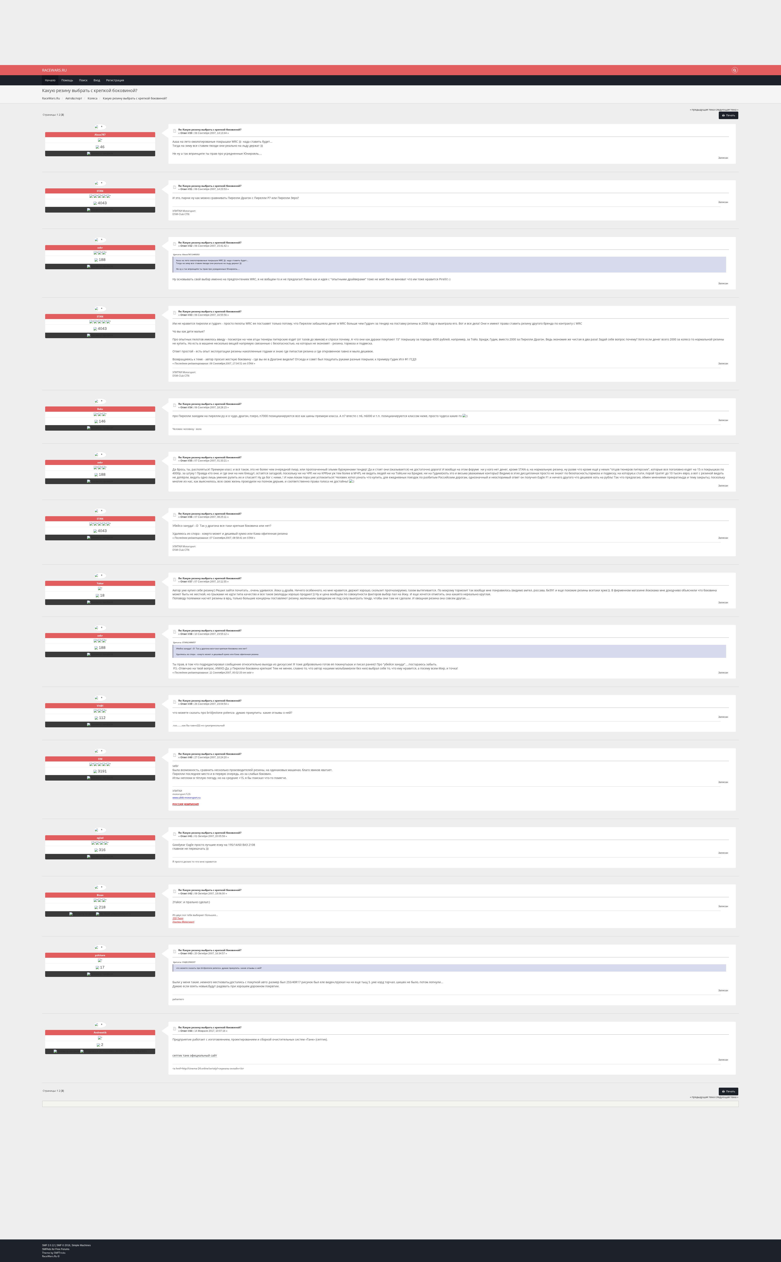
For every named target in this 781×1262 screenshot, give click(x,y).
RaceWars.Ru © (51, 1256)
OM (100, 759)
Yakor (100, 583)
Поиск (83, 80)
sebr (100, 247)
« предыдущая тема (702, 109)
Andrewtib (100, 1032)
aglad (100, 838)
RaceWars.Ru (54, 70)
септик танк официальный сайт (194, 1055)
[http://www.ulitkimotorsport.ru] (113, 913)
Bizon (100, 895)
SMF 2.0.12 (48, 1245)
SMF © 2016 (63, 1245)
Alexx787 (100, 134)
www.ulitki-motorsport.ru (186, 797)
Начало (50, 80)
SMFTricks (59, 1252)
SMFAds (46, 1249)
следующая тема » (726, 109)
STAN (100, 191)
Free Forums (62, 1249)
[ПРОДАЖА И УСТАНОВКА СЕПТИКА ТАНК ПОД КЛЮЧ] (113, 1051)
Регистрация (115, 80)
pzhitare (100, 955)
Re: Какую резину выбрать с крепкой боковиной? (209, 129)
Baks (100, 409)
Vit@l (100, 705)
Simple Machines (81, 1245)
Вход (97, 80)
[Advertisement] (390, 32)
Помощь (67, 80)
